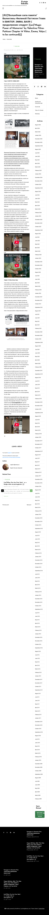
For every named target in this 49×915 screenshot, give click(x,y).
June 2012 (37, 658)
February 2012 (38, 672)
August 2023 (38, 233)
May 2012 (37, 662)
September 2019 (39, 374)
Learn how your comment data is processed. (11, 457)
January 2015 (38, 556)
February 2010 (38, 756)
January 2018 (38, 437)
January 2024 (38, 216)
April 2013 (37, 623)
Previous (2, 490)
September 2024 (39, 188)
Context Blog (41, 908)
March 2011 (37, 711)
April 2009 (37, 791)
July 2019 (37, 381)
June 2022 (37, 279)
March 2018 (37, 430)
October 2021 (38, 303)
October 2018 (38, 409)
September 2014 (39, 570)
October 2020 (38, 339)
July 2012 (37, 655)
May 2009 (37, 788)
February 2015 (38, 553)
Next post (29, 504)
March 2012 (37, 669)
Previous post (5, 504)
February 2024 (38, 212)
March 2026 (37, 131)
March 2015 (37, 549)
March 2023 (37, 251)
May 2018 (37, 423)
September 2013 (39, 609)
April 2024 (37, 205)
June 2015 (37, 539)
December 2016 (38, 479)
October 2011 (38, 686)
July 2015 (37, 535)
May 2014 (37, 581)
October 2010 (38, 728)
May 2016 (37, 500)
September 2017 (39, 451)
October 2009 (38, 770)
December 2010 (38, 721)
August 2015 (38, 532)
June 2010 (37, 742)
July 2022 (37, 275)
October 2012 (38, 644)
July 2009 (37, 781)
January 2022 (38, 293)
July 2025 (37, 153)
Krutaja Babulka (24, 3)
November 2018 (38, 405)
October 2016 (38, 486)
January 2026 (38, 135)
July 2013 (37, 612)
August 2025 (38, 149)
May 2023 (37, 244)
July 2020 (37, 349)
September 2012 (39, 648)
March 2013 (37, 626)
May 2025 (37, 160)
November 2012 (38, 640)
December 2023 (38, 219)
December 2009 (38, 763)
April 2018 (37, 426)
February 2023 (38, 254)
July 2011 (37, 697)
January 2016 (38, 514)
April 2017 (37, 465)
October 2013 (38, 605)
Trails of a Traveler (39, 110)
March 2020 (37, 363)
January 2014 (38, 595)
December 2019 (38, 370)
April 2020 (37, 360)
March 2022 (37, 286)
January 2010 (38, 760)
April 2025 (37, 163)
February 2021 (38, 328)
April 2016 (37, 504)
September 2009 (39, 774)
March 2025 (37, 167)
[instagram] (41, 3)
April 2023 (37, 247)
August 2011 (38, 693)
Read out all (6, 496)
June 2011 (37, 700)
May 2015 (37, 542)
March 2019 (37, 395)
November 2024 (38, 181)
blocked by (41, 814)
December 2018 (38, 402)
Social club (17, 46)
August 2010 (38, 735)
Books (36, 98)
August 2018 (38, 416)
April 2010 (37, 749)
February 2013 (38, 630)
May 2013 (37, 619)
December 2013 (38, 598)
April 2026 (37, 128)
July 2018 (37, 419)
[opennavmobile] (46, 8)
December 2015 (38, 518)
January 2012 (38, 676)
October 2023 (38, 226)
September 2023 (39, 230)
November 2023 (38, 223)
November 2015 (38, 521)
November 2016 (38, 483)
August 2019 (38, 377)
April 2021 (37, 325)
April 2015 (37, 546)
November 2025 (38, 142)
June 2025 (37, 156)
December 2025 (38, 138)
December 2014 (38, 560)
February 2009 (38, 798)
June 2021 (37, 318)
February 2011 (38, 714)
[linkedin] (43, 3)
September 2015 (39, 528)
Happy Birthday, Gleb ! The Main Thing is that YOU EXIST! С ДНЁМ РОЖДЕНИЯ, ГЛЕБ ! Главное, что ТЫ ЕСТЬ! (40, 65)
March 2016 (37, 507)
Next (31, 490)
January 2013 (38, 633)
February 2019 (38, 398)
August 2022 (38, 272)
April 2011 (37, 707)
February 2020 (38, 367)
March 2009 (37, 795)
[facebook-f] (39, 3)
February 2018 (38, 433)
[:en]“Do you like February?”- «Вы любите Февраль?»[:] (14, 483)
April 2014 (37, 584)
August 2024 (38, 191)
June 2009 (37, 784)
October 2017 (38, 447)
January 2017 (38, 475)
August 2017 (38, 454)
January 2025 (38, 174)
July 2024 (37, 195)
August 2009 (38, 777)
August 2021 (38, 310)
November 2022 (38, 265)
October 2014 (38, 567)
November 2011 (38, 683)
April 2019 (37, 391)
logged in (9, 452)
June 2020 (37, 353)
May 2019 (37, 388)
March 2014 (37, 588)
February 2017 (38, 472)
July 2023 (37, 237)
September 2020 (39, 342)
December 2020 (38, 332)
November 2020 (38, 335)
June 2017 (37, 458)
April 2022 (37, 282)
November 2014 (38, 563)
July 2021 (37, 314)
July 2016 (37, 493)
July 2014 (37, 574)
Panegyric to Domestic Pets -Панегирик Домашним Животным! (34, 833)
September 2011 (39, 690)
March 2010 (37, 753)
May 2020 (37, 356)
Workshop (37, 113)
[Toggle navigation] (3, 8)
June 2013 (37, 616)
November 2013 (38, 602)
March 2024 (37, 209)
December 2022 (38, 261)
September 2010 (39, 732)
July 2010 (37, 739)
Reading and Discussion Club (38, 102)
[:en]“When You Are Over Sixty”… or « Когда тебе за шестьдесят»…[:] (35, 858)
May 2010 (37, 746)
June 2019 (37, 384)
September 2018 (39, 412)
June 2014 (37, 577)
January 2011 (38, 718)
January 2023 (38, 258)
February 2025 (38, 170)
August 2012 (38, 651)
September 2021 (39, 307)
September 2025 (39, 145)
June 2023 (37, 240)
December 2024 (38, 177)
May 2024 (37, 202)
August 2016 (38, 490)
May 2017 (37, 461)
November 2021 (38, 300)
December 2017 (38, 440)
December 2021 (38, 296)
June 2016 (37, 497)
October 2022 (38, 268)
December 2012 (38, 637)
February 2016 (38, 511)
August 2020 (38, 346)
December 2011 (38, 679)
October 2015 (38, 525)
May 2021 (37, 321)
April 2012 (37, 665)
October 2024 (38, 184)
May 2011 (37, 704)
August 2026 (38, 124)
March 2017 (37, 468)
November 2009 (38, 767)
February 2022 (38, 289)
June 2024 (37, 198)
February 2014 (38, 591)
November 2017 (38, 444)
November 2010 (38, 725)
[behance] (45, 3)
